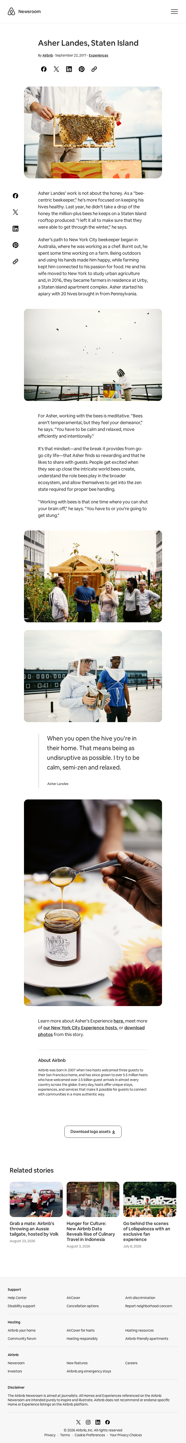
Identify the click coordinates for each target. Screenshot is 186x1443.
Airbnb (47, 55)
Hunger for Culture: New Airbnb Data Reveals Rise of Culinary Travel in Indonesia (91, 1231)
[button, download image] (151, 97)
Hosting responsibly (82, 1338)
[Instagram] (88, 1422)
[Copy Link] (94, 69)
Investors (15, 1371)
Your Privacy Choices (126, 1435)
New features (77, 1363)
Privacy (49, 1435)
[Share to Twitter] (56, 69)
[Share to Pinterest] (81, 69)
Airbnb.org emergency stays (89, 1371)
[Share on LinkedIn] (69, 69)
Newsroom (29, 11)
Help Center (17, 1298)
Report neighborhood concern (148, 1306)
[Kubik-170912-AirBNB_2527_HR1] (93, 132)
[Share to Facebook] (44, 69)
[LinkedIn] (98, 1422)
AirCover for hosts (81, 1330)
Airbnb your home (22, 1330)
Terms (65, 1435)
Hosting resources (139, 1330)
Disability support (21, 1306)
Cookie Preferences (90, 1435)
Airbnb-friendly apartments (146, 1338)
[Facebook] (107, 1422)
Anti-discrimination (140, 1298)
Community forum (22, 1338)
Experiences (98, 55)
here (118, 1021)
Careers (131, 1363)
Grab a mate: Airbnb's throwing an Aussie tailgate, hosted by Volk (34, 1229)
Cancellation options (83, 1306)
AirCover (73, 1298)
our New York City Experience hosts (80, 1027)
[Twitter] (78, 1422)
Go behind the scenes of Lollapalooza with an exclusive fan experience (146, 1231)
